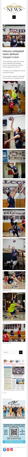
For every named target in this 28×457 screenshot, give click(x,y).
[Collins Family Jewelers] (14, 409)
